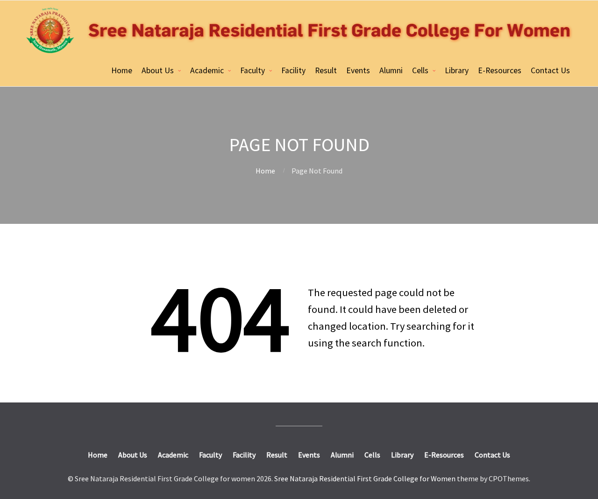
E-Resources (499, 70)
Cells (420, 70)
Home (121, 70)
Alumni (391, 70)
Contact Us (550, 70)
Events (358, 70)
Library (457, 70)
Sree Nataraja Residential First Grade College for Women (365, 478)
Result (326, 70)
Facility (293, 70)
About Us (158, 70)
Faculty (252, 70)
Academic (207, 70)
